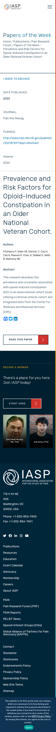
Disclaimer (10, 653)
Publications (11, 546)
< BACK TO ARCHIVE (16, 79)
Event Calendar (13, 565)
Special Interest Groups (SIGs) (22, 625)
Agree (29, 727)
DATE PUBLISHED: (15, 92)
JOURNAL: (10, 112)
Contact (8, 646)
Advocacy (9, 571)
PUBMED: (9, 132)
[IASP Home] (12, 6)
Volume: (8, 156)
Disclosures (10, 659)
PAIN (6, 600)
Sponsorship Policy (15, 678)
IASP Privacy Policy (41, 716)
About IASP (10, 590)
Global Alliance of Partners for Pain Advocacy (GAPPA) (26, 633)
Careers (8, 584)
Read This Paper (21, 339)
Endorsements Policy (17, 665)
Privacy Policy (12, 672)
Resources (10, 552)
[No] (52, 714)
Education (9, 559)
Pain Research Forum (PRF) (21, 606)
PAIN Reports (12, 612)
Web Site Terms (13, 684)
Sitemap (8, 691)
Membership (11, 578)
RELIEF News (12, 619)
